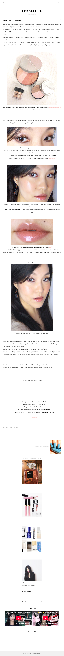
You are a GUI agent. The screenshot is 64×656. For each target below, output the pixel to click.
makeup (16, 427)
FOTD (11, 427)
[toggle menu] (3, 2)
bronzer (5, 427)
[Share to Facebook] (57, 428)
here (50, 247)
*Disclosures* (34, 417)
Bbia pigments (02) (55, 107)
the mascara (51, 158)
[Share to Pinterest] (60, 428)
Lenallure (32, 10)
